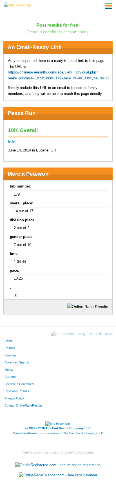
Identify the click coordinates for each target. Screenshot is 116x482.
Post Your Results (17, 391)
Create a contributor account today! (58, 32)
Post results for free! (58, 25)
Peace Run (22, 113)
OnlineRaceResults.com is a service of (58, 433)
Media (9, 369)
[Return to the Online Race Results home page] (18, 4)
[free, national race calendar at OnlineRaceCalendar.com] (58, 475)
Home (9, 341)
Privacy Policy (14, 398)
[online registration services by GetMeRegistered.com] (58, 463)
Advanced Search (17, 362)
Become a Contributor (19, 384)
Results (10, 348)
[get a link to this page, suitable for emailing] (82, 334)
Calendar (11, 355)
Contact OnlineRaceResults (24, 405)
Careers (10, 376)
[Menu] (108, 6)
